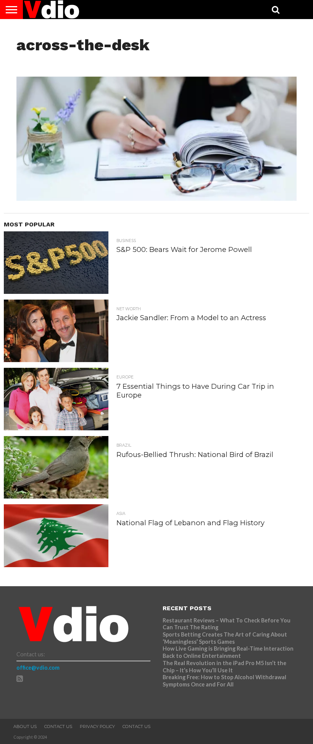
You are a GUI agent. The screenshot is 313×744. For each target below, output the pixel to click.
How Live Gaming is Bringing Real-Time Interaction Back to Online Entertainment (228, 652)
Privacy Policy (97, 726)
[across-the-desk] (156, 198)
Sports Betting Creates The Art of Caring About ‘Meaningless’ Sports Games (225, 638)
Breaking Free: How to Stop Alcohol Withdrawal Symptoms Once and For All (224, 681)
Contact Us (58, 726)
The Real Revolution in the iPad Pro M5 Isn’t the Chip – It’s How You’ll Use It (224, 666)
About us (25, 726)
